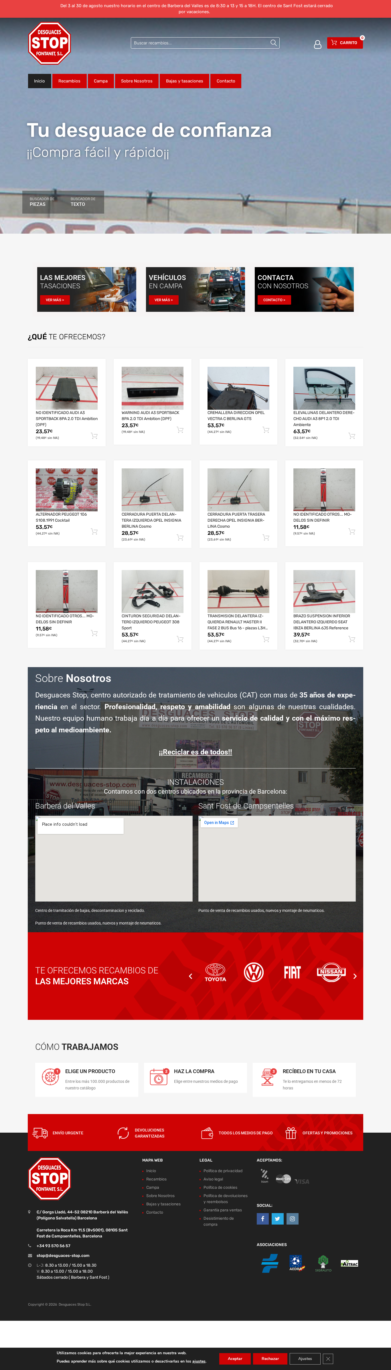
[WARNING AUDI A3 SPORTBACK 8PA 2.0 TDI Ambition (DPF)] (152, 388)
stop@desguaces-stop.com (63, 1255)
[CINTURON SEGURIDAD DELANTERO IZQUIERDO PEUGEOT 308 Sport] (152, 591)
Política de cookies (220, 1187)
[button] (190, 975)
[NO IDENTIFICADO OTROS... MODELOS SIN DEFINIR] (324, 490)
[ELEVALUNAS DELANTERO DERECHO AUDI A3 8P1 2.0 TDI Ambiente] (324, 388)
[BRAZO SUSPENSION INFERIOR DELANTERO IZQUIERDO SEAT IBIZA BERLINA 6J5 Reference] (324, 591)
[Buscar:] (205, 43)
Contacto (226, 81)
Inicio (39, 81)
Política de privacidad (223, 1170)
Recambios (69, 81)
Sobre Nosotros (137, 81)
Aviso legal (213, 1179)
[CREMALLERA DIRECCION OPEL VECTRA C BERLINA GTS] (238, 388)
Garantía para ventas (223, 1210)
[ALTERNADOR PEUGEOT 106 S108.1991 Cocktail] (67, 490)
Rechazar (270, 1358)
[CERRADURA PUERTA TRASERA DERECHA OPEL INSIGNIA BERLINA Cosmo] (238, 490)
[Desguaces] (49, 43)
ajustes (199, 1361)
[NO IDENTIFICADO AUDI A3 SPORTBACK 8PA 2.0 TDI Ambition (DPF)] (67, 388)
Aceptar (235, 1358)
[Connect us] (263, 1218)
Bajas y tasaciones (184, 81)
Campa (101, 81)
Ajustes (305, 1358)
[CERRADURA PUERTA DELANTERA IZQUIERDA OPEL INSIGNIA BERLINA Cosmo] (152, 490)
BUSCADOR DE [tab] (42, 202)
